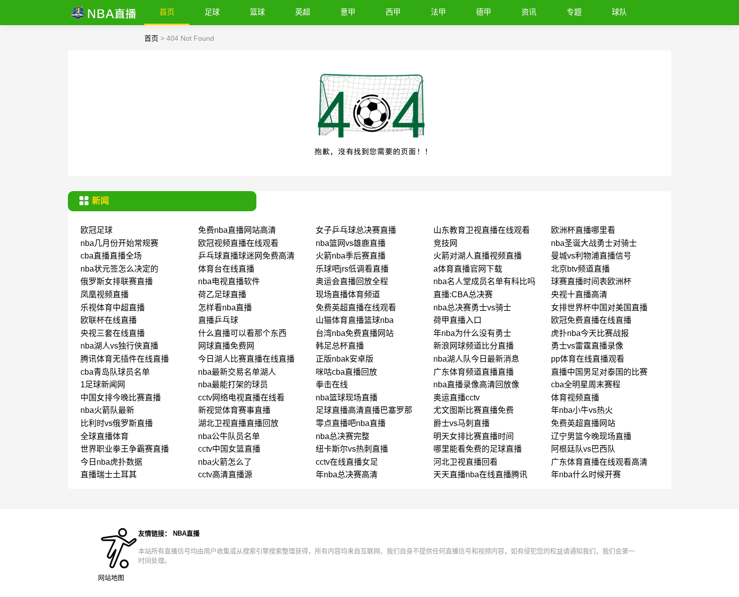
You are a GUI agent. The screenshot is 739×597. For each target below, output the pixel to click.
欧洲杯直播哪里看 (583, 230)
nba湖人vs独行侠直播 (119, 346)
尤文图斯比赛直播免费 (473, 410)
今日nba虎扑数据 (111, 462)
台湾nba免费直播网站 (355, 333)
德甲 (483, 12)
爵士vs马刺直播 (461, 423)
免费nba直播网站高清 (237, 230)
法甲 (438, 12)
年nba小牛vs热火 (582, 410)
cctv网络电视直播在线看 (241, 397)
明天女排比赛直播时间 (473, 436)
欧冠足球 (96, 230)
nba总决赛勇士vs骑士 (472, 307)
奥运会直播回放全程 (352, 281)
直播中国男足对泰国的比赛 (599, 372)
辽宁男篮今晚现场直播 (591, 436)
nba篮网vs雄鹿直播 (351, 243)
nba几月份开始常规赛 (119, 243)
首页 (166, 12)
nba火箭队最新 (107, 410)
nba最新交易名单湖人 (237, 372)
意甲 (347, 12)
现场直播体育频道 (348, 294)
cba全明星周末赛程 (585, 384)
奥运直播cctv (456, 397)
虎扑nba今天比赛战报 (590, 333)
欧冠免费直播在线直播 (591, 320)
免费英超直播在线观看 (356, 307)
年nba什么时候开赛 (586, 474)
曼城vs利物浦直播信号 (591, 255)
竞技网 (445, 243)
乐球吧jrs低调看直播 (352, 269)
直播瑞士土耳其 (108, 474)
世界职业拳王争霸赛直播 (124, 449)
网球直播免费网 (226, 346)
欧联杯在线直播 (108, 320)
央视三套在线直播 (112, 333)
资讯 (528, 12)
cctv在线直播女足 (347, 462)
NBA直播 (186, 533)
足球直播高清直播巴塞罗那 (364, 410)
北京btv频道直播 (580, 269)
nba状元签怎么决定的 (119, 269)
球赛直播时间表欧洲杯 (591, 281)
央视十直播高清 (579, 294)
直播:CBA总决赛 (463, 294)
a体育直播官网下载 (467, 269)
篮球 (257, 12)
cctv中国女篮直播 (229, 449)
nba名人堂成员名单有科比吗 (484, 281)
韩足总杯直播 (340, 346)
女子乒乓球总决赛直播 (356, 230)
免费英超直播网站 (583, 423)
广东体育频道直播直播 (473, 372)
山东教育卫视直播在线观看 (481, 230)
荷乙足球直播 (222, 294)
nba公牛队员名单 (229, 436)
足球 (212, 12)
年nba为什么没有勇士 (472, 333)
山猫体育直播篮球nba (355, 320)
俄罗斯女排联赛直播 (116, 281)
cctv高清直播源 (225, 474)
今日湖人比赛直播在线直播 (246, 359)
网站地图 (111, 577)
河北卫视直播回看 (465, 462)
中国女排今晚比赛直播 (120, 397)
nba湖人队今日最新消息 (476, 359)
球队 (619, 12)
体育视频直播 (575, 397)
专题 (574, 12)
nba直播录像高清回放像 (476, 384)
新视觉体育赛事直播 (234, 410)
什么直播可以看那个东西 (242, 333)
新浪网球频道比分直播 (473, 346)
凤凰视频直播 (104, 294)
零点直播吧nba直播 (351, 423)
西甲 (393, 12)
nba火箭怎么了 (225, 462)
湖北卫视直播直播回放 (238, 423)
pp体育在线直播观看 (587, 359)
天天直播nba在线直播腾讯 (480, 474)
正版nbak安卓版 (345, 359)
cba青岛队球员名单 (115, 372)
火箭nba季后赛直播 (351, 255)
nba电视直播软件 (229, 281)
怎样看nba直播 (225, 307)
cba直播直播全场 (111, 255)
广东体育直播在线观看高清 (599, 462)
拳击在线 (332, 384)
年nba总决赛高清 (347, 474)
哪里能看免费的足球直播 (477, 449)
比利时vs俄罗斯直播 (116, 423)
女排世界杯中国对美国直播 (599, 307)
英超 (302, 12)
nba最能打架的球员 (233, 384)
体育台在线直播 (226, 269)
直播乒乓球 (218, 320)
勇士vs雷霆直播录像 (587, 346)
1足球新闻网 (102, 384)
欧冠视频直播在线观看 (238, 243)
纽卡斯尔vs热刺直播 (352, 449)
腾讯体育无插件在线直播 (124, 359)
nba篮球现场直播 (347, 397)
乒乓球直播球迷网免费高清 (246, 255)
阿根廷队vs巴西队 (583, 449)
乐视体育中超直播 (112, 307)
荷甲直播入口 (457, 320)
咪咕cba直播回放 (346, 372)
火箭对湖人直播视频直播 (477, 255)
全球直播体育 (104, 436)
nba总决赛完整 (342, 436)
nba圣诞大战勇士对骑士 (594, 243)
